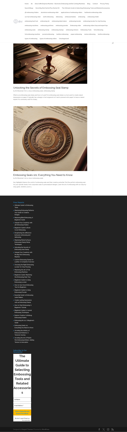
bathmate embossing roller (93, 12)
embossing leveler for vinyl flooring (94, 21)
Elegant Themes (27, 429)
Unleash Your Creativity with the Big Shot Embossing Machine (23, 255)
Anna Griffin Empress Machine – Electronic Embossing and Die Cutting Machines (60, 3)
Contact (95, 3)
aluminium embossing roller (50, 12)
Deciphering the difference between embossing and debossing (23, 235)
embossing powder (62, 25)
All (31, 3)
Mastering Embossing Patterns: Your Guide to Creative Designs (24, 213)
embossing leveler (75, 21)
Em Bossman (19, 91)
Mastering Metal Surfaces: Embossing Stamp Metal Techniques (23, 242)
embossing (81, 17)
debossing (59, 17)
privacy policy (18, 420)
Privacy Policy (104, 3)
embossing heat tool (31, 21)
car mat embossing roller (33, 17)
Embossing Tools (86, 30)
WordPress (45, 429)
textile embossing (103, 34)
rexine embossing (89, 34)
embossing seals (30, 30)
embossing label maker (59, 21)
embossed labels (70, 17)
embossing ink (44, 21)
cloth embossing (48, 17)
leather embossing (62, 34)
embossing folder (93, 17)
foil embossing (98, 30)
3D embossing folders (31, 12)
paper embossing (76, 34)
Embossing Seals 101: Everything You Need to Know (43, 175)
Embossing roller (75, 25)
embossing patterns (47, 25)
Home (27, 3)
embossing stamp (43, 30)
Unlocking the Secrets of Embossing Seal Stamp (40, 87)
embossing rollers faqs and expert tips (95, 25)
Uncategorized (64, 38)
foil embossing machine (32, 34)
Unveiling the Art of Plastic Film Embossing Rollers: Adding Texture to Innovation (24, 340)
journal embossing (48, 34)
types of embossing (31, 38)
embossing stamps (58, 30)
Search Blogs (29, 8)
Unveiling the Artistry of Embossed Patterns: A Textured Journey (22, 333)
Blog (88, 3)
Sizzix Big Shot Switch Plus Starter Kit (48, 8)
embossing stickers (72, 30)
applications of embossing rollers (71, 12)
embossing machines (31, 25)
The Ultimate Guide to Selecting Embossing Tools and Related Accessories (86, 8)
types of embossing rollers (48, 38)
